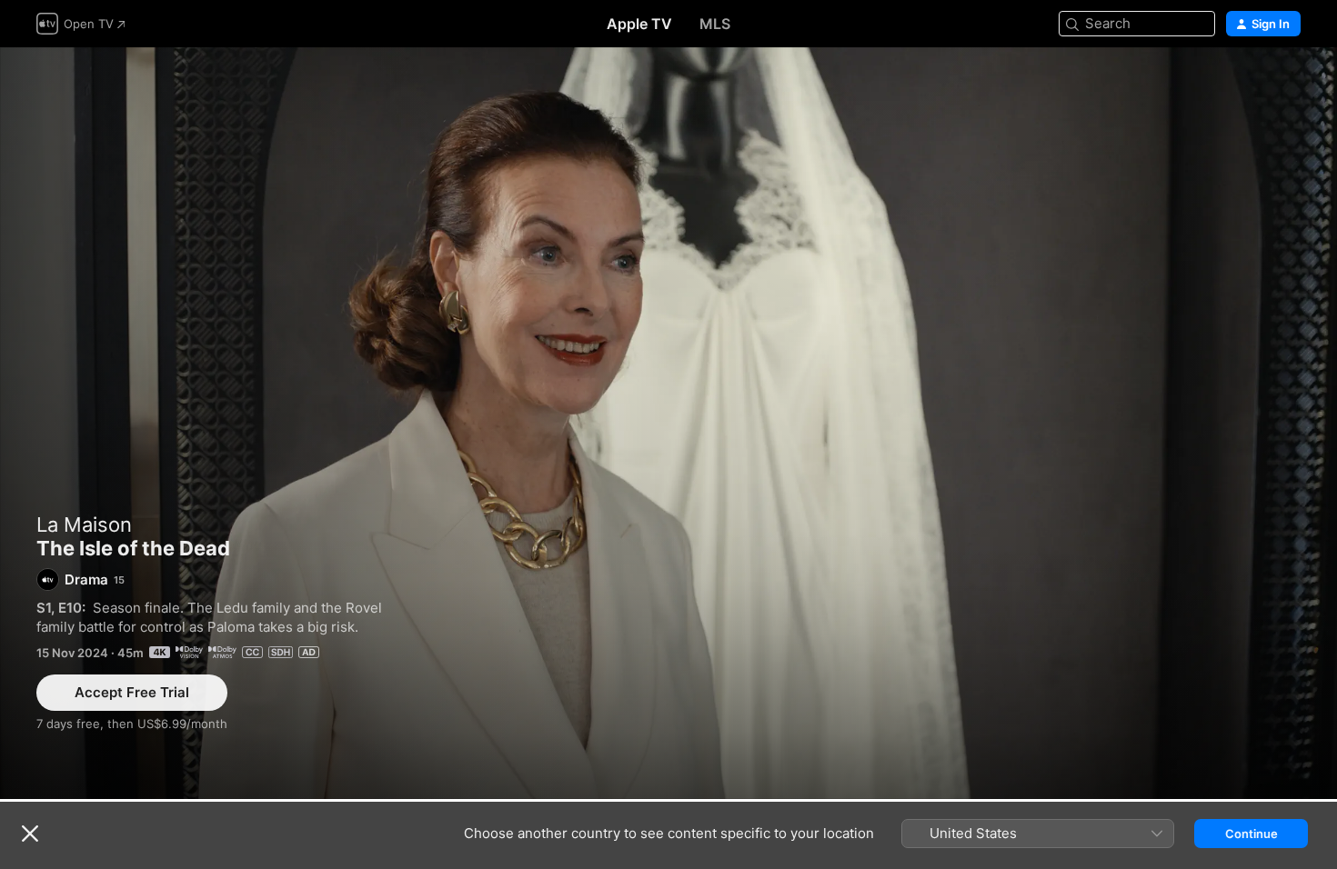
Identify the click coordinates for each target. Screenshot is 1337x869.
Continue (1251, 833)
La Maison (84, 524)
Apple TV (639, 24)
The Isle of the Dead (668, 423)
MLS (714, 24)
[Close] (30, 833)
